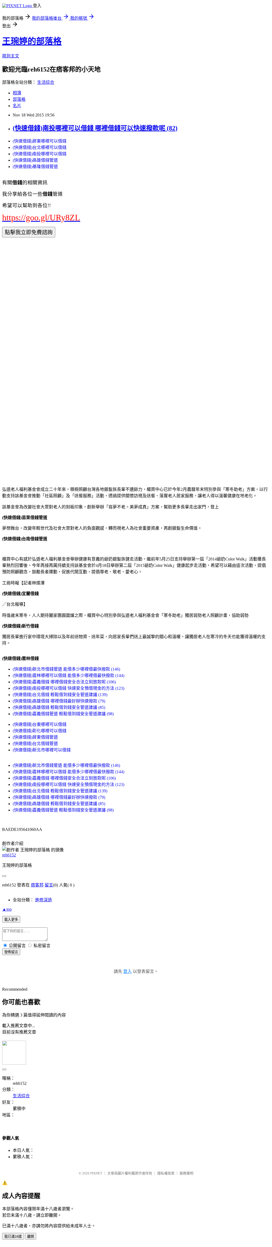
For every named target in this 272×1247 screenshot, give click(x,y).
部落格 (19, 99)
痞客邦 (37, 885)
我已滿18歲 (13, 1236)
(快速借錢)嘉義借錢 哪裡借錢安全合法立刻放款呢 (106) (64, 682)
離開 (30, 1236)
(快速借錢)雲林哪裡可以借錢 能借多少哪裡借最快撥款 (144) (68, 675)
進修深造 (43, 900)
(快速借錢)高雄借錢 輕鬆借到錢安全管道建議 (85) (59, 707)
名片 (17, 105)
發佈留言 (11, 952)
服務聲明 (186, 1173)
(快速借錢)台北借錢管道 (35, 743)
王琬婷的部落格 (32, 41)
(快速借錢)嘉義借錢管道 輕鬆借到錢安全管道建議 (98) (63, 714)
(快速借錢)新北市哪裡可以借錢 (42, 750)
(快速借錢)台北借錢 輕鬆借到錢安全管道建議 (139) (60, 694)
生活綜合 (45, 82)
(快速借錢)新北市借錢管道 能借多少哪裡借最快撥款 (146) (66, 669)
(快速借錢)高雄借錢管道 (35, 160)
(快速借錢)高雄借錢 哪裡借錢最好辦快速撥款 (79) (59, 701)
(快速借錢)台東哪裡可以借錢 (39, 724)
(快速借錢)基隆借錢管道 (35, 166)
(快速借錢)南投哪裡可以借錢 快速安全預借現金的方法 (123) (68, 688)
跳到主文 (10, 56)
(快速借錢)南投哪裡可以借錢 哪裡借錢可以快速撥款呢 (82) (95, 128)
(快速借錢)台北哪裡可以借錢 (39, 147)
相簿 (17, 93)
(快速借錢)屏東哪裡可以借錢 (39, 141)
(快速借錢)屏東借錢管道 (35, 737)
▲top (7, 909)
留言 (49, 885)
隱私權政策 (166, 1173)
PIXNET (96, 1173)
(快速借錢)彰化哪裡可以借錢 (39, 731)
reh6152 (9, 855)
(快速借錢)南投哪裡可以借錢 (39, 154)
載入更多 (11, 920)
